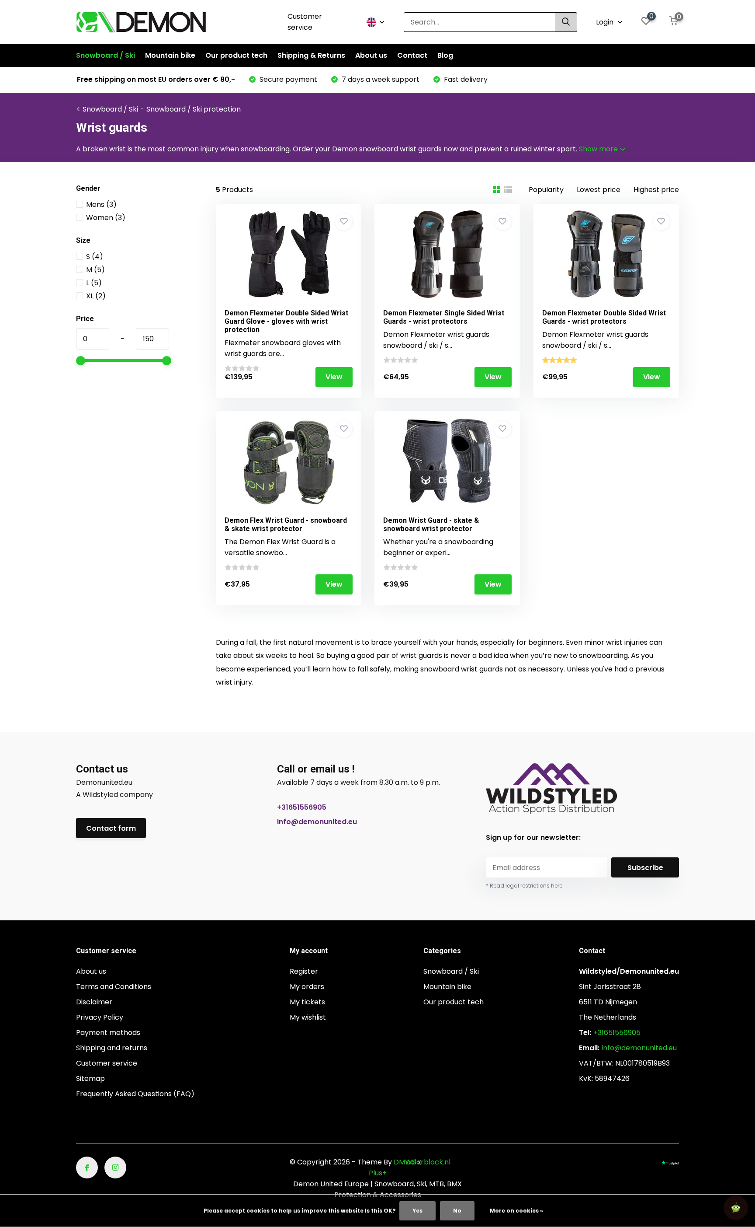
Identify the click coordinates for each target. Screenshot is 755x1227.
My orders (307, 987)
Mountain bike (170, 55)
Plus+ (378, 1173)
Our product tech (236, 55)
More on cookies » (516, 1210)
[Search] (566, 22)
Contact (412, 55)
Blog (445, 55)
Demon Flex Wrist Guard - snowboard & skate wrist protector (286, 524)
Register (304, 971)
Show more (599, 149)
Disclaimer (94, 1002)
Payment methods (108, 1033)
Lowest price (598, 190)
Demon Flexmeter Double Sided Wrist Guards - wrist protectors (604, 317)
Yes (417, 1210)
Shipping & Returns (311, 55)
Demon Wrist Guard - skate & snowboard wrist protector (431, 524)
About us (371, 55)
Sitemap (90, 1078)
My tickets (307, 1002)
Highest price (656, 190)
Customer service (304, 21)
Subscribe (645, 868)
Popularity (546, 190)
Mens (101, 204)
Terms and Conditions (113, 987)
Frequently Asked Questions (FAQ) (135, 1094)
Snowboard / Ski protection (193, 109)
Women (105, 218)
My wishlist (308, 1017)
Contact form (111, 828)
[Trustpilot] (670, 1162)
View (334, 377)
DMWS (405, 1162)
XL (96, 296)
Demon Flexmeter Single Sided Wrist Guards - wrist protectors (443, 317)
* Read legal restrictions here (524, 885)
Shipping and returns (111, 1048)
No (457, 1210)
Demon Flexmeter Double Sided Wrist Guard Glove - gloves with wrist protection (286, 321)
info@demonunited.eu (317, 822)
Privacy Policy (99, 1017)
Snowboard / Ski (105, 55)
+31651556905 (301, 807)
